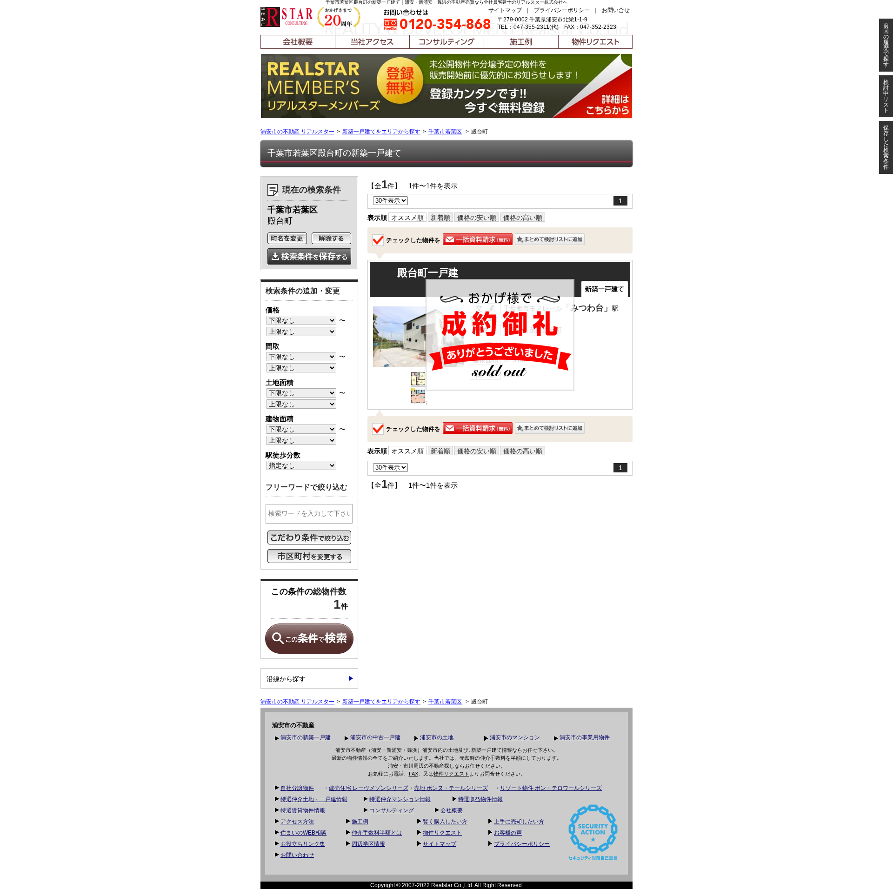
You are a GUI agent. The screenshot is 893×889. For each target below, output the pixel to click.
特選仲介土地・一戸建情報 (313, 799)
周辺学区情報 (368, 844)
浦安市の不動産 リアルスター (297, 131)
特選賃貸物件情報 (302, 810)
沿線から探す (286, 679)
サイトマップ (505, 10)
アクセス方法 (297, 821)
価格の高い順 (522, 217)
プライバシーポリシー (562, 10)
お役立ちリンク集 (302, 844)
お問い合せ (616, 10)
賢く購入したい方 (445, 821)
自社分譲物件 (297, 788)
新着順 (440, 217)
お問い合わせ (297, 855)
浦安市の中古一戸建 (375, 737)
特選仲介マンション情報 (400, 799)
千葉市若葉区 (445, 131)
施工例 (360, 821)
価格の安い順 (476, 217)
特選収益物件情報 (480, 799)
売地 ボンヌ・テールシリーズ (451, 788)
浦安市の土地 (436, 737)
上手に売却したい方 (519, 821)
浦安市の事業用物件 (585, 737)
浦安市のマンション (515, 737)
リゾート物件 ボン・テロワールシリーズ (551, 788)
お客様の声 (508, 832)
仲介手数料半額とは (377, 832)
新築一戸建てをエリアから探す (381, 131)
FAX (413, 773)
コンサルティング (391, 810)
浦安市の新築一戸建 (305, 737)
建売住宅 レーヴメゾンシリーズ (368, 788)
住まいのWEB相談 (303, 832)
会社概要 (451, 810)
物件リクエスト (451, 773)
